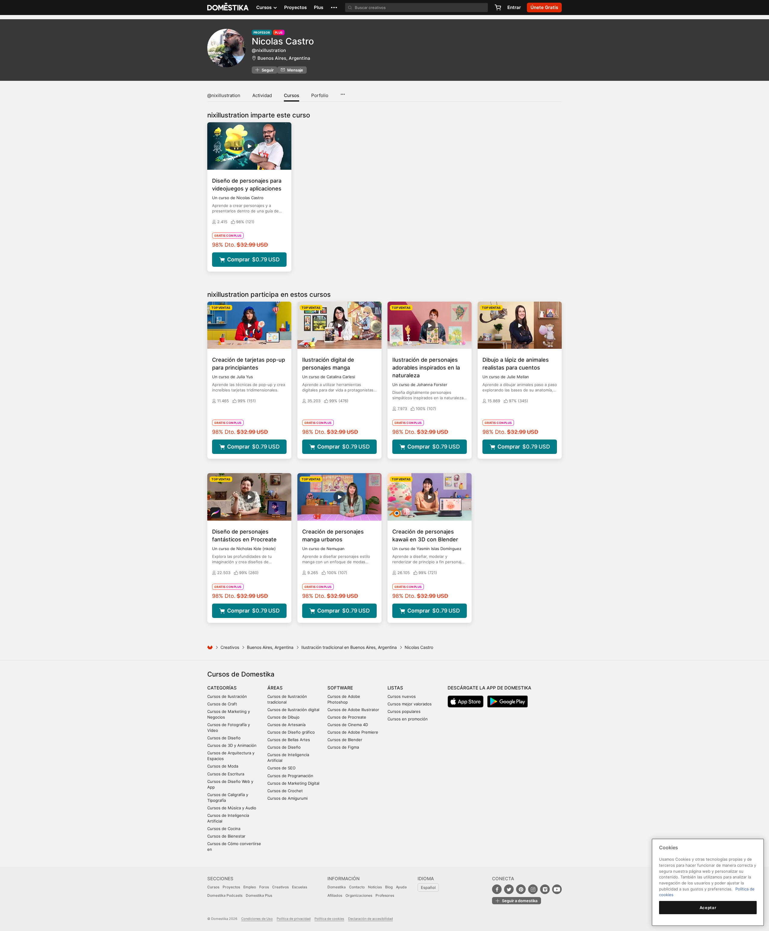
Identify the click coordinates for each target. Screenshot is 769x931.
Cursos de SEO (281, 767)
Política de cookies (329, 919)
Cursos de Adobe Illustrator (353, 709)
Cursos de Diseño (224, 737)
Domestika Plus (259, 895)
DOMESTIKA (228, 7)
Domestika (336, 887)
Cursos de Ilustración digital (293, 709)
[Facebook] (497, 889)
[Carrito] (498, 7)
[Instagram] (533, 889)
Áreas (275, 688)
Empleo (249, 887)
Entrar (514, 7)
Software (340, 688)
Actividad (262, 95)
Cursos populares (404, 711)
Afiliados (334, 895)
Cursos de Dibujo (283, 717)
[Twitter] (509, 889)
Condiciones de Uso (257, 919)
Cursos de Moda (222, 766)
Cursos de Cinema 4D (347, 724)
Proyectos (295, 7)
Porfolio (319, 95)
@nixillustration (223, 95)
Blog (389, 887)
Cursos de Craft (222, 703)
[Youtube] (557, 889)
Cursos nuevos (402, 696)
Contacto (357, 887)
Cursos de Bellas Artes (288, 739)
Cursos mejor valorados (410, 703)
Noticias (375, 887)
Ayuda (401, 887)
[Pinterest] (521, 889)
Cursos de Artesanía (286, 724)
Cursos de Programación (290, 775)
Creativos (229, 647)
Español (428, 887)
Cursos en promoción (408, 719)
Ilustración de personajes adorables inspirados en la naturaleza (426, 368)
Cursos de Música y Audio (231, 807)
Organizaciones (358, 895)
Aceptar (708, 907)
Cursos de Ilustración (227, 696)
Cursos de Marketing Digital (293, 783)
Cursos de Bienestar (226, 836)
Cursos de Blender (344, 739)
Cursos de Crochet (285, 790)
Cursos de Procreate (346, 717)
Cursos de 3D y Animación (232, 745)
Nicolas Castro (283, 41)
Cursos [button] (264, 7)
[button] (334, 7)
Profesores (384, 895)
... (342, 92)
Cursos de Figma (343, 747)
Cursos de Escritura (225, 773)
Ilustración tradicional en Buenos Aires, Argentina (349, 647)
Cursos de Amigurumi (287, 798)
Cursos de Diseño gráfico (291, 732)
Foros (264, 887)
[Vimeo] (545, 889)
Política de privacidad (294, 919)
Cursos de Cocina (223, 828)
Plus (318, 7)
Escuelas (299, 887)
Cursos (291, 95)
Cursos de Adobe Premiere (352, 732)
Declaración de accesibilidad (370, 919)
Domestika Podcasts (224, 895)
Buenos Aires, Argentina (283, 58)
